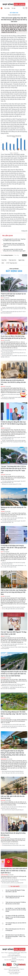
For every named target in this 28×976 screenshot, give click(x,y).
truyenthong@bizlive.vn (15, 955)
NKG (3, 263)
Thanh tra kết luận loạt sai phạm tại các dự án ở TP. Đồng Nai (13, 295)
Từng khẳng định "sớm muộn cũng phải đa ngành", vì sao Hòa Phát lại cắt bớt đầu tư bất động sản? (14, 245)
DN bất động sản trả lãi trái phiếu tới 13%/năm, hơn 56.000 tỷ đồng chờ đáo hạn (13, 382)
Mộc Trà (3, 718)
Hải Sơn (3, 596)
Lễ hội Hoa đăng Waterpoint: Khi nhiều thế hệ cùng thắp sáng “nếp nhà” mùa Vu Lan (13, 563)
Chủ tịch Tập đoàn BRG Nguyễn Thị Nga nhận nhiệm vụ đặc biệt (13, 633)
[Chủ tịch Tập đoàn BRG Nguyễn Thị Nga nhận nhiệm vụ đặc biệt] (14, 621)
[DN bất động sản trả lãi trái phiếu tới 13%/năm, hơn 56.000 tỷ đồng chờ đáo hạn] (14, 370)
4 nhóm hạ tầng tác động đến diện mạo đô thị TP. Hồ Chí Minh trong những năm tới (13, 312)
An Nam (2, 837)
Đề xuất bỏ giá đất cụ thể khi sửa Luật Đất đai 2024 (12, 882)
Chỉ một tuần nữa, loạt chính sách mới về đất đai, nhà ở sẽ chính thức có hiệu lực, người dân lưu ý (13, 727)
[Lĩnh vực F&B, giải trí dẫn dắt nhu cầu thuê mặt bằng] (14, 786)
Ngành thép (21, 260)
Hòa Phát (4, 260)
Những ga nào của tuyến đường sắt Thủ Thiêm (11, 484)
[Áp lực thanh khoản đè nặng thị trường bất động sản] (14, 822)
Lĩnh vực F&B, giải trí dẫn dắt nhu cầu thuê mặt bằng (13, 608)
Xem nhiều (7, 8)
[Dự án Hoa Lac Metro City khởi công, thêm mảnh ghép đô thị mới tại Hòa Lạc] (14, 326)
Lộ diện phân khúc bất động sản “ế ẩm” (10, 843)
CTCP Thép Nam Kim (11, 263)
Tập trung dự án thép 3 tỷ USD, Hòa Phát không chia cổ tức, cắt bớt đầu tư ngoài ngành (14, 250)
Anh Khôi (3, 386)
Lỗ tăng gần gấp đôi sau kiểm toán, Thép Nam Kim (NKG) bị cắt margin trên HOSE (14, 239)
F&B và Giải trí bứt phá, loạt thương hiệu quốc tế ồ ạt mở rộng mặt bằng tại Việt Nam (13, 592)
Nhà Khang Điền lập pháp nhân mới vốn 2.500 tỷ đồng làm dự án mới (15, 897)
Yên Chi (2, 340)
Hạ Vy (2, 297)
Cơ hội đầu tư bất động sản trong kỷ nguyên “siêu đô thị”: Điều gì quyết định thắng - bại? (13, 438)
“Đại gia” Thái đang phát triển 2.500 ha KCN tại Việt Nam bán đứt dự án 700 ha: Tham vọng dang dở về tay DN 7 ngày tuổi (13, 309)
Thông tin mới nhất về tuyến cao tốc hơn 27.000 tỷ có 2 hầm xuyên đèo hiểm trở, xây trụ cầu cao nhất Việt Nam (14, 674)
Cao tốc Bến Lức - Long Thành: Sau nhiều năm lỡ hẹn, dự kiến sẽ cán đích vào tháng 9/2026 (13, 688)
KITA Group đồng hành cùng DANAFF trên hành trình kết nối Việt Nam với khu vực (14, 356)
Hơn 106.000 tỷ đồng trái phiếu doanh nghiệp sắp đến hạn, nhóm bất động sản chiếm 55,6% (13, 398)
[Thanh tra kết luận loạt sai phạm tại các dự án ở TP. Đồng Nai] (14, 283)
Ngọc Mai (3, 800)
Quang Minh (4, 759)
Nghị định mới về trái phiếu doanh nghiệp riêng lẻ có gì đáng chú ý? (14, 395)
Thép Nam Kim (12, 260)
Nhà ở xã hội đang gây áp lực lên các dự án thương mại (15, 929)
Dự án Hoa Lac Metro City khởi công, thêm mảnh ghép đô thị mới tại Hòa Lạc (13, 337)
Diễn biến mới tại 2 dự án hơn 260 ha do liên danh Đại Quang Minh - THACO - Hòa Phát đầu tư (15, 936)
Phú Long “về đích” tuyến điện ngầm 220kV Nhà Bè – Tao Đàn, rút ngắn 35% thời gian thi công (13, 518)
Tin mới (13, 8)
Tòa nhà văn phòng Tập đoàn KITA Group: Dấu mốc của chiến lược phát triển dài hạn (13, 353)
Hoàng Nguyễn (4, 874)
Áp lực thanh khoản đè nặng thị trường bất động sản (13, 771)
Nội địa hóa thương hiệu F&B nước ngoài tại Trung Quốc (13, 607)
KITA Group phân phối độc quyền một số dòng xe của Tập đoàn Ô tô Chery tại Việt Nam (13, 350)
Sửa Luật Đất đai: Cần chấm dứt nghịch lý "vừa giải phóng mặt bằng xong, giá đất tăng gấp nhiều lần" (13, 880)
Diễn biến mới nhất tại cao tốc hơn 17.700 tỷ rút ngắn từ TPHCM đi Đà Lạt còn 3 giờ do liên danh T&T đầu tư (13, 685)
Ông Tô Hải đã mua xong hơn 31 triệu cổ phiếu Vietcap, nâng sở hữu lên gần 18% (14, 648)
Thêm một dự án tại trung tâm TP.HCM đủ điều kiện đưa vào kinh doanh (16, 903)
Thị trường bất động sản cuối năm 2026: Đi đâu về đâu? (13, 724)
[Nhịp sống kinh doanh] (14, 949)
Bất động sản (14, 12)
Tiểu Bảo (3, 428)
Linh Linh (3, 474)
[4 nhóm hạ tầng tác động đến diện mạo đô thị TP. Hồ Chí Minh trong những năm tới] (14, 411)
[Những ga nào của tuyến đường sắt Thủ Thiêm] (14, 497)
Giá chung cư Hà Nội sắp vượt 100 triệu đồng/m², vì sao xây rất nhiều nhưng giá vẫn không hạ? (15, 917)
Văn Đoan (3, 677)
